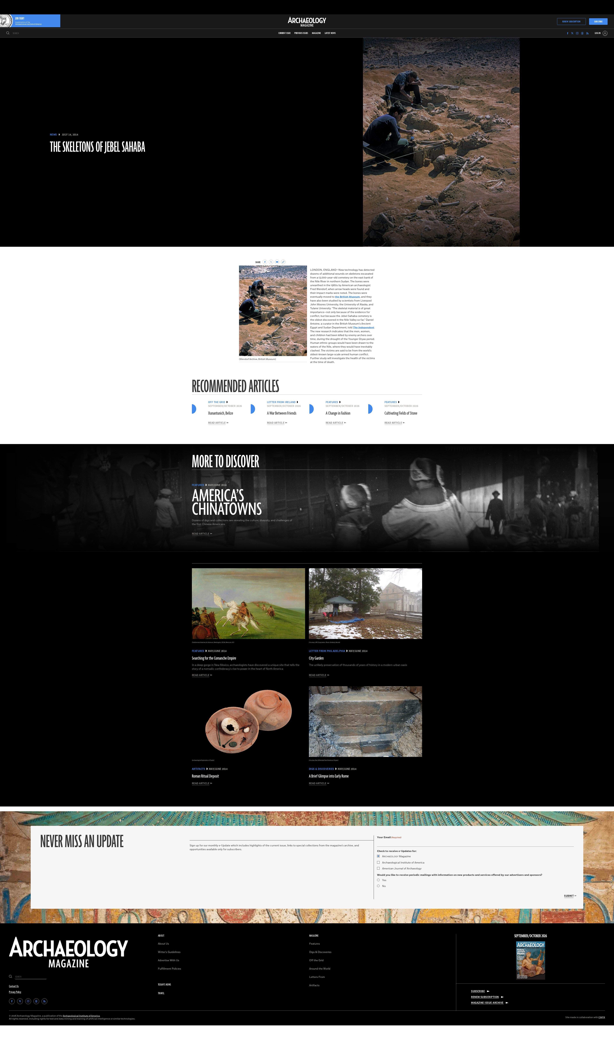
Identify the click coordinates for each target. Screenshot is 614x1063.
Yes (384, 880)
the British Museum (347, 297)
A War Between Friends (281, 413)
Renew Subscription (571, 21)
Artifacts (314, 985)
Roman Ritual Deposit (205, 776)
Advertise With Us (168, 960)
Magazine (396, 856)
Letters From (317, 977)
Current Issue (284, 33)
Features (314, 944)
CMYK (601, 1017)
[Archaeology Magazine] (68, 970)
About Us (163, 944)
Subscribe (598, 21)
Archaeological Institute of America (403, 862)
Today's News (164, 985)
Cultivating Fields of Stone (401, 413)
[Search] (7, 33)
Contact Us (14, 986)
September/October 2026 (530, 936)
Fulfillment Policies (169, 969)
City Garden (316, 658)
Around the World (319, 969)
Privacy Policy (15, 992)
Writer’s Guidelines (169, 952)
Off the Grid (316, 960)
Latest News (330, 33)
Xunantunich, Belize (220, 413)
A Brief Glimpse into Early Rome (329, 776)
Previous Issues (301, 33)
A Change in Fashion (338, 413)
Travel (161, 993)
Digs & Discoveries (320, 952)
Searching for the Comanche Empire (214, 658)
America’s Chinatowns (227, 503)
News (53, 134)
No (384, 886)
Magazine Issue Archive (487, 1002)
